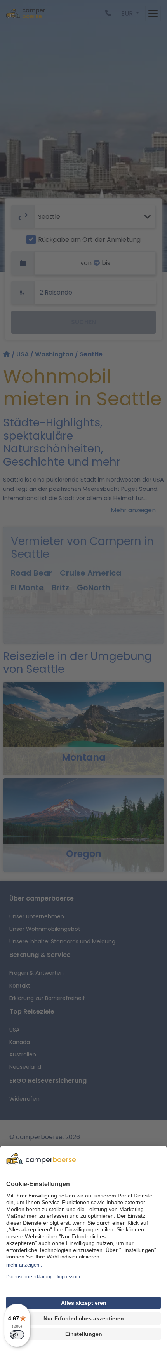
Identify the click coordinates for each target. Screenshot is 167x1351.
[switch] (17, 1334)
